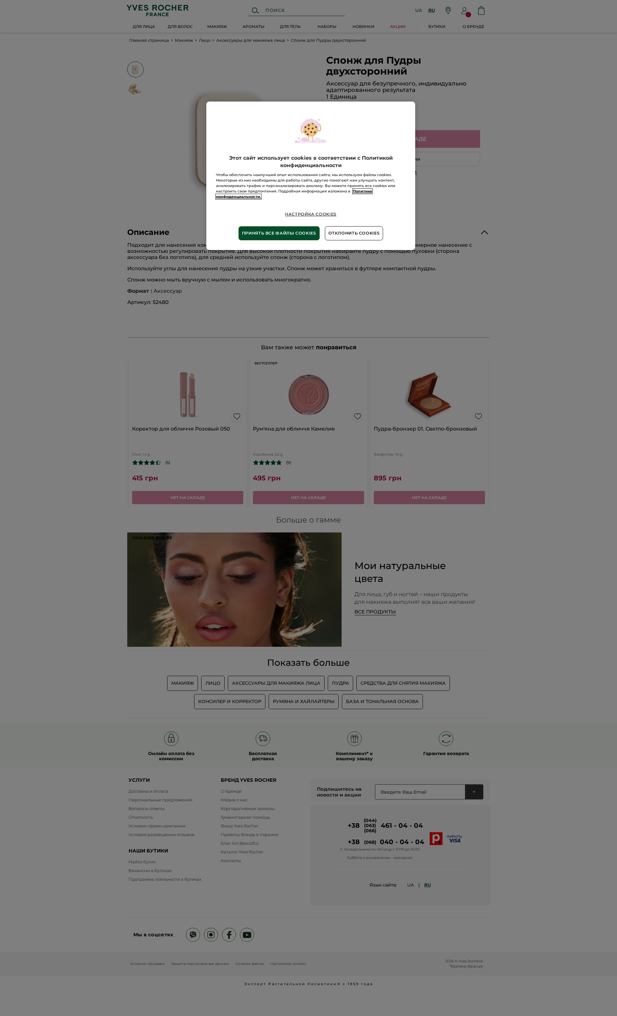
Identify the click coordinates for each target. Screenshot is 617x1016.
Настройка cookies (310, 214)
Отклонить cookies (354, 233)
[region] (310, 176)
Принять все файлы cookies (279, 233)
